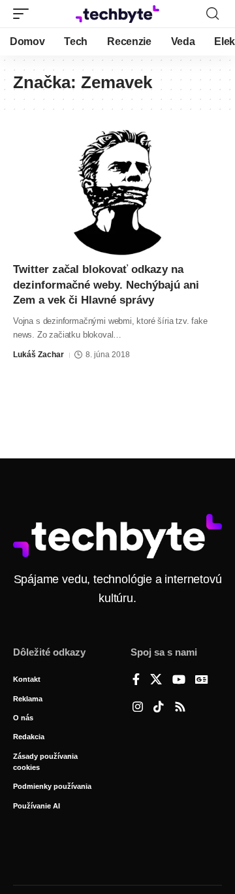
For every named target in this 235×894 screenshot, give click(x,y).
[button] (24, 13)
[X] (156, 680)
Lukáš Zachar (38, 354)
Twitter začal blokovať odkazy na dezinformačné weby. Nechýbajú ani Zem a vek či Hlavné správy (106, 285)
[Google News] (201, 680)
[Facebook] (136, 680)
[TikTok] (158, 707)
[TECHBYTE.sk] (117, 14)
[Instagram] (138, 707)
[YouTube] (178, 680)
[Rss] (180, 707)
